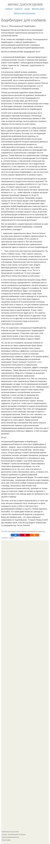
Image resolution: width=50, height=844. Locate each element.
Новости (18, 8)
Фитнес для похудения (25, 4)
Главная (8, 8)
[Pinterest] (25, 535)
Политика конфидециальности (10, 837)
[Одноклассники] (34, 535)
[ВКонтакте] (15, 535)
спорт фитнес (12, 531)
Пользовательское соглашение (17, 834)
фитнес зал (41, 531)
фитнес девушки (22, 531)
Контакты (4, 834)
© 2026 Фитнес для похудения (10, 831)
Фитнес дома (38, 8)
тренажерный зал (32, 531)
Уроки (27, 8)
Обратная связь (6, 840)
